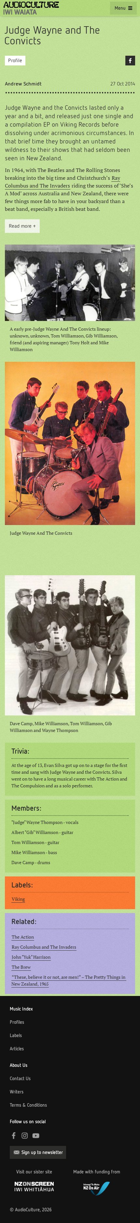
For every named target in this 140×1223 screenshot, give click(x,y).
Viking (18, 899)
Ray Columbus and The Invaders (62, 182)
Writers (16, 1091)
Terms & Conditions (28, 1105)
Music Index (21, 1009)
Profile (15, 60)
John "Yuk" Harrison (31, 957)
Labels (16, 1035)
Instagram (25, 1135)
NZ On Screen (34, 1186)
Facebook (130, 60)
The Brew (21, 967)
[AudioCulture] (31, 8)
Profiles (17, 1022)
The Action (23, 937)
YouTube (36, 1135)
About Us (18, 1065)
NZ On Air (96, 1188)
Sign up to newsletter (42, 1152)
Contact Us (20, 1078)
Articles (17, 1048)
